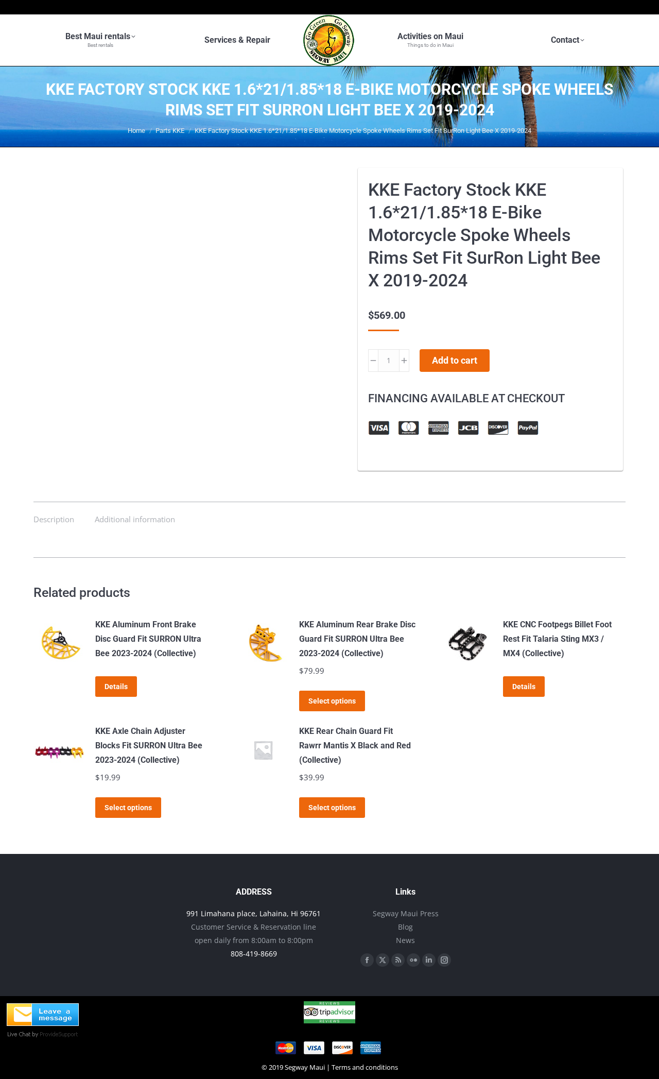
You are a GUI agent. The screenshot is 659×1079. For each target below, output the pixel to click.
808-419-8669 (254, 953)
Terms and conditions (365, 1067)
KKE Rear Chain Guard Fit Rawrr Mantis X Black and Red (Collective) (355, 745)
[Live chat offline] (43, 1023)
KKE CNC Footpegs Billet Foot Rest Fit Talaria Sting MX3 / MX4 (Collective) (557, 639)
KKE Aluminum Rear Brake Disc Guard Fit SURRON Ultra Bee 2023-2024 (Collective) (357, 639)
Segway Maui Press (406, 913)
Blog (405, 927)
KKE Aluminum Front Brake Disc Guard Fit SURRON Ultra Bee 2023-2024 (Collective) (148, 639)
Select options (332, 701)
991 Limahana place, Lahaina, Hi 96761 (253, 913)
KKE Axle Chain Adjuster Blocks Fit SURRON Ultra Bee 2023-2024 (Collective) (148, 745)
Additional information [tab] (135, 519)
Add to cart (454, 360)
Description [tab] (53, 519)
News (405, 940)
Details (116, 686)
